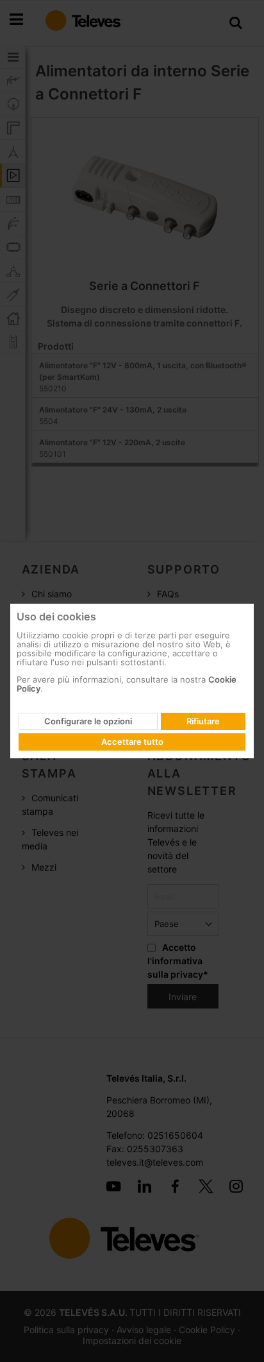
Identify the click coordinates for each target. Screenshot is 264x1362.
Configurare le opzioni (88, 721)
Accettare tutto (132, 741)
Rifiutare (203, 721)
